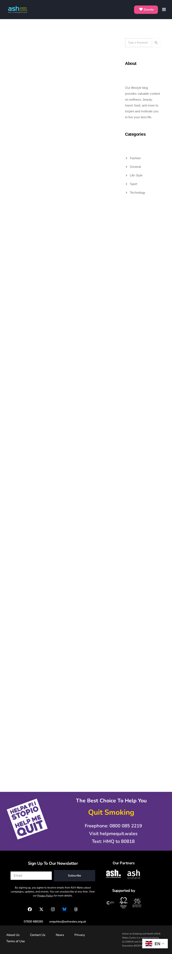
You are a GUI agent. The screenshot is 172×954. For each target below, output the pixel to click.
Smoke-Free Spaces (89, 569)
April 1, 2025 (68, 690)
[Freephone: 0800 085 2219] (111, 826)
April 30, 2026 (69, 73)
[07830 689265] (31, 921)
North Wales (92, 555)
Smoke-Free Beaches (88, 562)
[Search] (156, 42)
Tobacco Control (89, 54)
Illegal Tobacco (38, 47)
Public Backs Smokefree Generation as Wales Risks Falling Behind (78, 479)
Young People (92, 61)
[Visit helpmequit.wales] (111, 834)
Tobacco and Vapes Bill (34, 61)
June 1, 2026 (16, 73)
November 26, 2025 (21, 456)
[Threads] (76, 909)
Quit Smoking (26, 201)
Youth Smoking (91, 339)
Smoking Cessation (89, 201)
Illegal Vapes (40, 54)
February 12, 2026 (72, 220)
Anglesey (74, 549)
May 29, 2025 (17, 690)
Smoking (43, 201)
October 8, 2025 (71, 456)
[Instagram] (53, 909)
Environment (92, 549)
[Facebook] (30, 909)
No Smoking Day (39, 195)
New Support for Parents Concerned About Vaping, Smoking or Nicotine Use (30, 597)
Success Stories (90, 208)
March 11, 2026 (18, 220)
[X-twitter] (41, 909)
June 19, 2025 (69, 574)
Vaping (96, 326)
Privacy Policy (45, 895)
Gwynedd (74, 555)
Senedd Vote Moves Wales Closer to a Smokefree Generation (76, 361)
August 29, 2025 (19, 574)
